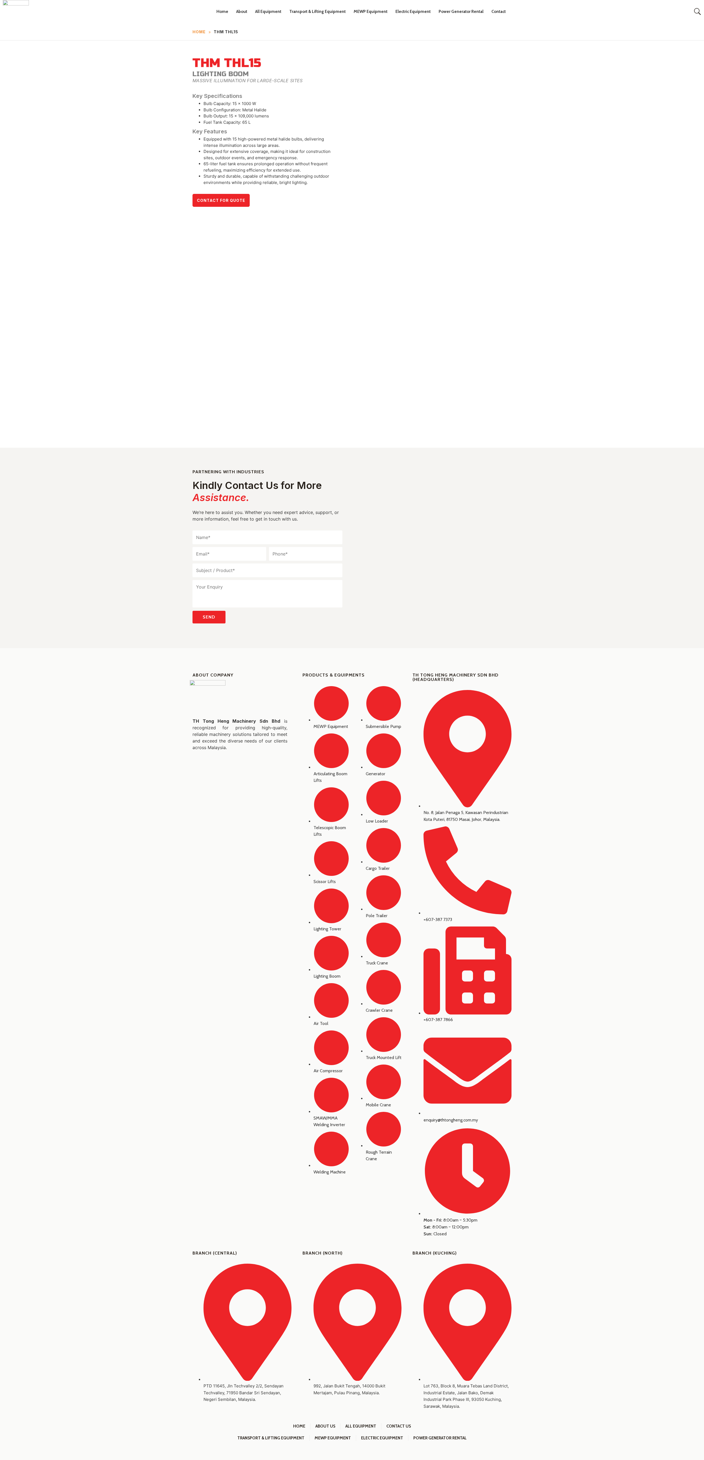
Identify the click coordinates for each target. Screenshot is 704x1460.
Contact (498, 11)
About (241, 11)
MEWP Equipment (370, 11)
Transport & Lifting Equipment (317, 11)
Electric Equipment (413, 11)
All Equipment (268, 11)
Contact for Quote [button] (221, 200)
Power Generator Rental (461, 11)
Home (222, 11)
